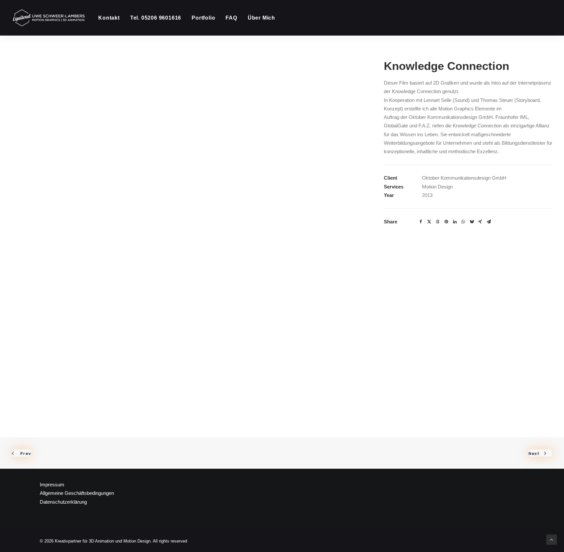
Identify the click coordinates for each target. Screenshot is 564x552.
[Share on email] (489, 222)
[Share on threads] (438, 222)
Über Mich (261, 18)
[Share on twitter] (429, 222)
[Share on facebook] (421, 222)
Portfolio (203, 18)
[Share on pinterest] (446, 222)
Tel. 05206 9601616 (155, 18)
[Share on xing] (480, 222)
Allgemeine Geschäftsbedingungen (77, 493)
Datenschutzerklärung (63, 502)
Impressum (52, 484)
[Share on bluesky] (472, 222)
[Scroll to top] (551, 539)
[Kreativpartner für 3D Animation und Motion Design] (49, 18)
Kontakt (109, 18)
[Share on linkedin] (455, 222)
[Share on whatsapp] (463, 222)
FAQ (231, 18)
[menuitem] (111, 18)
